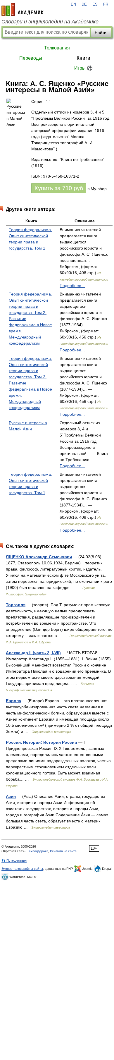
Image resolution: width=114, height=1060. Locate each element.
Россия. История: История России (41, 742)
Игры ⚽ (83, 68)
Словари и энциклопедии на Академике (50, 22)
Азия (11, 796)
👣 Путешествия (14, 860)
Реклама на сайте (63, 851)
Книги (83, 58)
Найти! (101, 32)
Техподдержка (37, 851)
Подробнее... (72, 285)
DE (84, 4)
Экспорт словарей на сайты (22, 868)
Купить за (58, 188)
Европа (13, 700)
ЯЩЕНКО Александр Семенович (39, 556)
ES (95, 4)
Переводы (30, 58)
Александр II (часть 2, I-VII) (33, 652)
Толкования (57, 47)
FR (105, 4)
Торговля (15, 604)
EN (73, 4)
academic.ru (22, 9)
